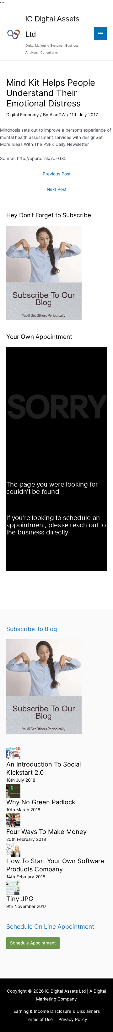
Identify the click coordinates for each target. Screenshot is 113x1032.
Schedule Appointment (33, 942)
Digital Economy (22, 114)
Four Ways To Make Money (46, 831)
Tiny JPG (19, 899)
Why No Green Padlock (40, 802)
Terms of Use (39, 1019)
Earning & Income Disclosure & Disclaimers (56, 1011)
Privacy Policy (72, 1019)
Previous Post (57, 173)
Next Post (57, 189)
